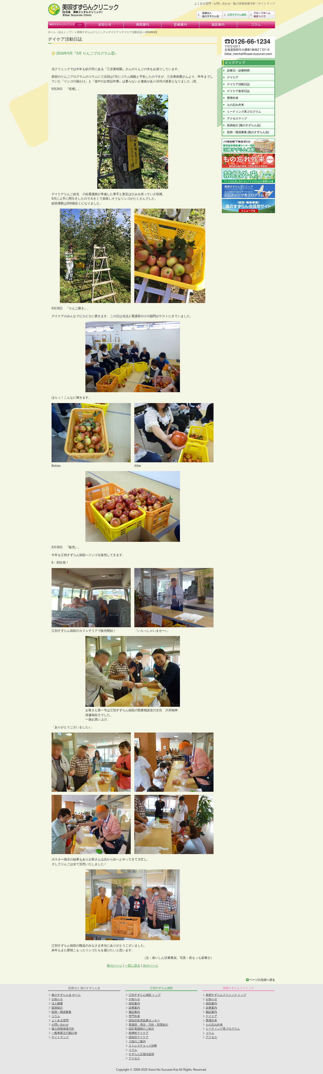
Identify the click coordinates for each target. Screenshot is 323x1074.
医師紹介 (57, 1007)
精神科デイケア (138, 1033)
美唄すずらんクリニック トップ (226, 995)
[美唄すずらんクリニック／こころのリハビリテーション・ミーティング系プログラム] (248, 197)
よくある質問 (202, 3)
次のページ (150, 965)
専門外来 (134, 1016)
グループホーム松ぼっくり (262, 15)
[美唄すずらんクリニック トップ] (83, 15)
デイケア (113, 32)
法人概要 (57, 1003)
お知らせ (105, 24)
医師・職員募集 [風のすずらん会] (248, 132)
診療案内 (180, 24)
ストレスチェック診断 (143, 1045)
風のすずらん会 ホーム (66, 995)
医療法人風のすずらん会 (209, 15)
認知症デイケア (138, 1037)
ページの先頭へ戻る (262, 979)
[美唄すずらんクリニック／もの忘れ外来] (248, 167)
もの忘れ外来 (235, 104)
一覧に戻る (132, 965)
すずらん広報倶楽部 (141, 1054)
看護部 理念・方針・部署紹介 (148, 1024)
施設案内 (218, 24)
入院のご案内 (137, 1041)
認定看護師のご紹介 (141, 1028)
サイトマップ (266, 3)
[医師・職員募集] (248, 212)
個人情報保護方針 (244, 3)
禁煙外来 (232, 98)
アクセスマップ (237, 118)
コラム (256, 24)
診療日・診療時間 (238, 70)
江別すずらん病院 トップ (145, 995)
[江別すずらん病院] (248, 152)
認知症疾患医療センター (144, 1020)
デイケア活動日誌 (132, 32)
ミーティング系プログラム (244, 111)
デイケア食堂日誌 (238, 91)
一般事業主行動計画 (64, 1033)
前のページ (114, 965)
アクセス (134, 1058)
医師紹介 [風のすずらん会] (243, 125)
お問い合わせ (222, 3)
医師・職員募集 (61, 1012)
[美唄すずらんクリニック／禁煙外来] (248, 182)
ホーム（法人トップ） (61, 32)
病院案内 (143, 24)
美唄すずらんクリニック (67, 24)
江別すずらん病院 (236, 15)
